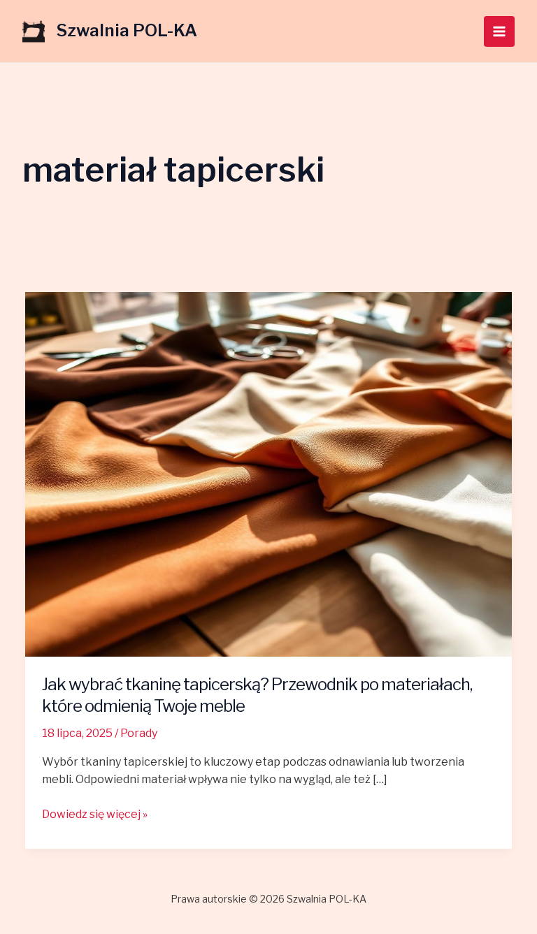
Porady (138, 733)
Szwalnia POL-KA (126, 30)
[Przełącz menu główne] (499, 31)
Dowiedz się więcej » (95, 813)
